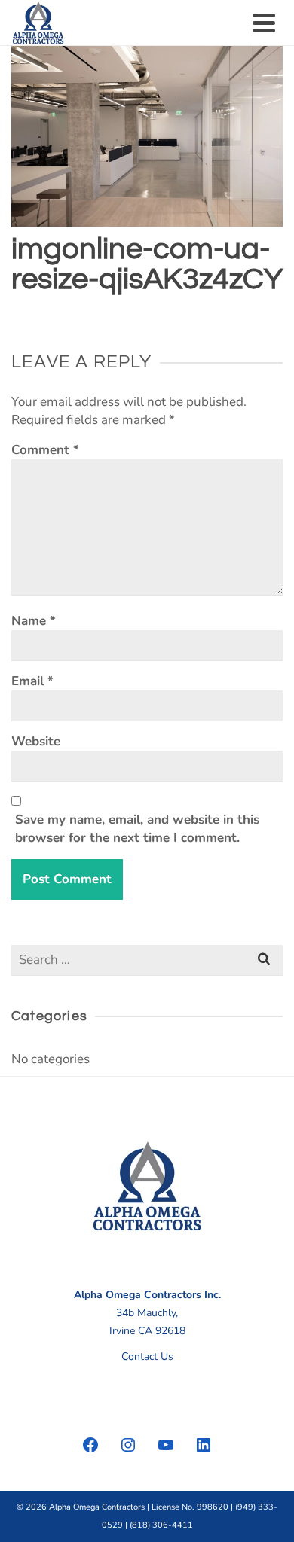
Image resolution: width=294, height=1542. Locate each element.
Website (35, 741)
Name (33, 620)
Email (32, 681)
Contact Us (147, 1356)
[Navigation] (264, 22)
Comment (45, 450)
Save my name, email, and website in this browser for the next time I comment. (137, 828)
